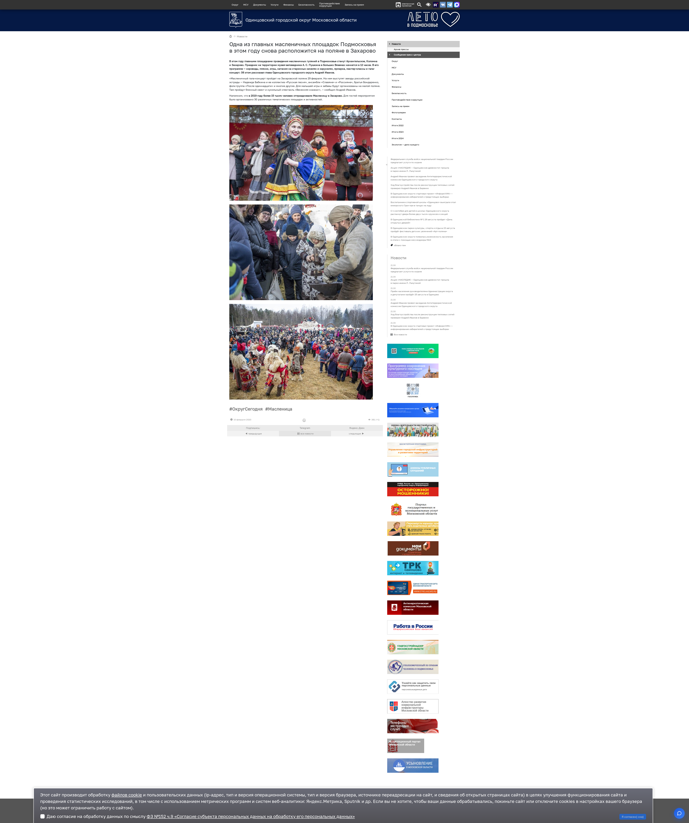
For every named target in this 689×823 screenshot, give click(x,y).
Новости (242, 36)
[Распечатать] (305, 420)
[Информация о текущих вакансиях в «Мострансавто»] (413, 528)
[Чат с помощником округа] (679, 813)
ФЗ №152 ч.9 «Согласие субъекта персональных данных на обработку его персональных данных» (251, 816)
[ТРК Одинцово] (413, 568)
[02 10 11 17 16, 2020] (301, 352)
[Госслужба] (413, 390)
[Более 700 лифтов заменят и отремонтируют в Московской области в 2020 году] (357, 433)
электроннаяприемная (408, 5)
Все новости (400, 334)
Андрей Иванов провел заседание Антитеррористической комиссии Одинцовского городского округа (421, 178)
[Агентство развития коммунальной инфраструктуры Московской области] (413, 706)
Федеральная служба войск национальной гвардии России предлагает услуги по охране (422, 161)
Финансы (288, 4)
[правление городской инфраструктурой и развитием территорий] (413, 449)
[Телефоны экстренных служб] (413, 726)
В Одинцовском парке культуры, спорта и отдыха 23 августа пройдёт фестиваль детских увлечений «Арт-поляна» (423, 230)
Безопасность (306, 4)
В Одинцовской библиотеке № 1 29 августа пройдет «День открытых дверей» (421, 221)
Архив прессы (401, 49)
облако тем (400, 245)
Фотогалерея (399, 112)
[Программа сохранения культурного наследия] (413, 370)
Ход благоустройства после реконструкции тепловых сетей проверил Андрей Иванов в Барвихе (422, 187)
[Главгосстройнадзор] (413, 647)
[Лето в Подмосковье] (413, 19)
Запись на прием (354, 4)
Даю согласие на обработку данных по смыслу (201, 816)
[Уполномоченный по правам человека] (413, 667)
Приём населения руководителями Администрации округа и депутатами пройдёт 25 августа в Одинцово (422, 293)
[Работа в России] (413, 627)
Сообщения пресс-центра (407, 54)
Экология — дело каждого (405, 144)
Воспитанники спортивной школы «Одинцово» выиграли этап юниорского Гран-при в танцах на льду (423, 204)
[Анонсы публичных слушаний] (413, 469)
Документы (259, 4)
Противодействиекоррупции (329, 4)
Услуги (274, 4)
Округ (235, 4)
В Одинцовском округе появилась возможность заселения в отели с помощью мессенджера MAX (422, 238)
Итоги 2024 (398, 138)
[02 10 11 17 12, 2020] (301, 153)
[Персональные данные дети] (413, 686)
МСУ (246, 4)
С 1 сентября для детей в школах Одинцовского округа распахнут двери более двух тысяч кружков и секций (420, 212)
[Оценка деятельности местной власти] (413, 430)
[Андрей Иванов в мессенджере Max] (457, 5)
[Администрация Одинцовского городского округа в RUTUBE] (436, 5)
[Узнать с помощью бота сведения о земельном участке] (413, 351)
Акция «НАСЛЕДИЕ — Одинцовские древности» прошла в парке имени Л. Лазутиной (420, 169)
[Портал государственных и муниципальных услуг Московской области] (413, 509)
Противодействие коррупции (407, 99)
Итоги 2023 (398, 131)
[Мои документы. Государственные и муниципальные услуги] (413, 548)
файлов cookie (126, 794)
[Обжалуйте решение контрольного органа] (413, 410)
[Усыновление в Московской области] (413, 765)
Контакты (397, 119)
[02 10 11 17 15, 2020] (301, 252)
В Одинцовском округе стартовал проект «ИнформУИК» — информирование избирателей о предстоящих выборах (422, 195)
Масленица (280, 408)
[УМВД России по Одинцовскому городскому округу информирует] (413, 489)
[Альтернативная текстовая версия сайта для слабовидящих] (428, 5)
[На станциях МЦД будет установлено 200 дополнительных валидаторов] (253, 433)
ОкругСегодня (247, 408)
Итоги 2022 (398, 125)
